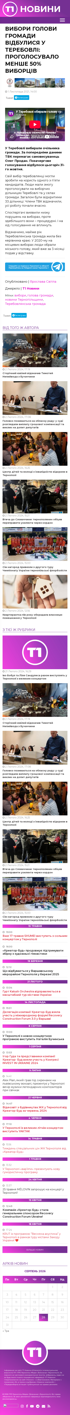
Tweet (9, 98)
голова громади (40, 295)
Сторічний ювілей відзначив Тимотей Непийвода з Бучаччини (28, 375)
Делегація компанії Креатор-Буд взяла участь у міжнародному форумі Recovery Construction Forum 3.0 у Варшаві (32, 1015)
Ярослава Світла (43, 281)
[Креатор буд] (35, 82)
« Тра (6, 1330)
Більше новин (35, 1249)
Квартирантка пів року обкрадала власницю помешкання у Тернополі (32, 616)
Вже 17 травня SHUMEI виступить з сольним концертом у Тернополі (35, 937)
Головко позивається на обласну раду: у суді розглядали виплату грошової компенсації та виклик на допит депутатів (33, 424)
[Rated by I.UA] (11, 1406)
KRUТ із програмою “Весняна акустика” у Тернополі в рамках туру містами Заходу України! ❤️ (32, 1237)
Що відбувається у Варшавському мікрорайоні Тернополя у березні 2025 (31, 972)
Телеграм (22, 97)
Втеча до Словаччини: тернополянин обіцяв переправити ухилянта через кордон (32, 521)
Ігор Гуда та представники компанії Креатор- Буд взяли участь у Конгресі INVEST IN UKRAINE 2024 (31, 1060)
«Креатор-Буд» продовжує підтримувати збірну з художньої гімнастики (33, 952)
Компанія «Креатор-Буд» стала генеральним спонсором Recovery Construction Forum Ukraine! (28, 1213)
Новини (40, 9)
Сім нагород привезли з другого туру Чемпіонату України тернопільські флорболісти (35, 569)
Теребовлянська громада (25, 304)
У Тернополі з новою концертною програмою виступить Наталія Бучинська (33, 1037)
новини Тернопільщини (24, 299)
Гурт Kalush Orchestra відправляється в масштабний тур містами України (31, 993)
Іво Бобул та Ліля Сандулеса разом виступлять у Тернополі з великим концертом (35, 677)
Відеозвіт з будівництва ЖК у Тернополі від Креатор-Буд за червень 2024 (35, 1109)
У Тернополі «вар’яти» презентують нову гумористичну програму (31, 1170)
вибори (20, 295)
